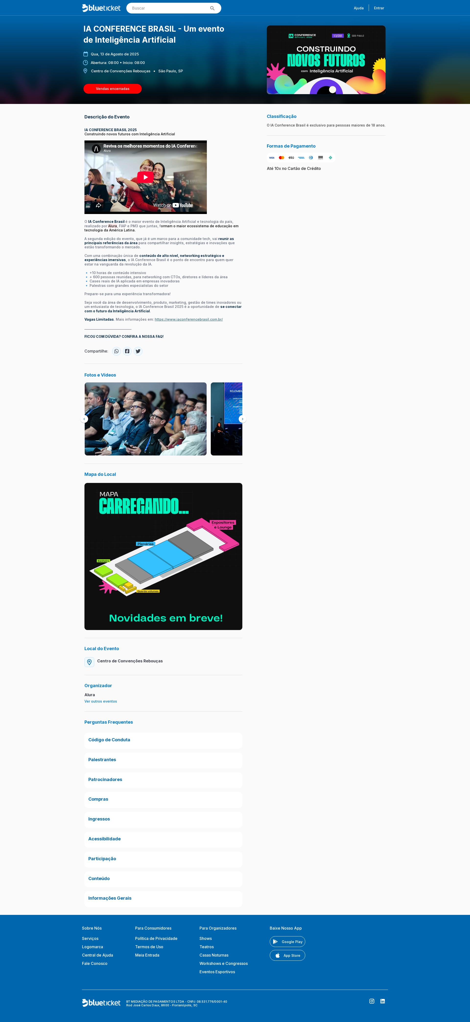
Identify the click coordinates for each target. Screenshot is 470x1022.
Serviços (90, 938)
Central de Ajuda (97, 955)
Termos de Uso (149, 946)
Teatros (207, 946)
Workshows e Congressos (224, 963)
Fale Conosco (94, 963)
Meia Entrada (147, 955)
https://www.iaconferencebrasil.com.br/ (189, 319)
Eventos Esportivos (217, 971)
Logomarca (92, 946)
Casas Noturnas (214, 955)
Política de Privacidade (156, 938)
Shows (206, 938)
